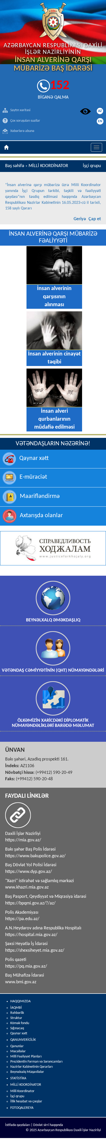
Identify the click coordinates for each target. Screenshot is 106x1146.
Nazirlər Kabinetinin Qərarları (31, 1067)
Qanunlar (17, 1046)
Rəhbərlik (17, 1013)
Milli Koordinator (22, 1091)
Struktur (16, 1018)
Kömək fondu (19, 1023)
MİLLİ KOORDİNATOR (25, 1085)
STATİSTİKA (18, 1078)
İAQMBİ (16, 1008)
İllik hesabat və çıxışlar (26, 1101)
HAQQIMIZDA (20, 1001)
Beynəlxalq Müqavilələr (27, 1072)
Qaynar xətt (18, 1033)
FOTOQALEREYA (21, 1108)
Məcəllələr (18, 1051)
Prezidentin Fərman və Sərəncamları (36, 1062)
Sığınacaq (17, 1028)
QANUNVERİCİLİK (23, 1040)
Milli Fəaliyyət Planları (26, 1056)
